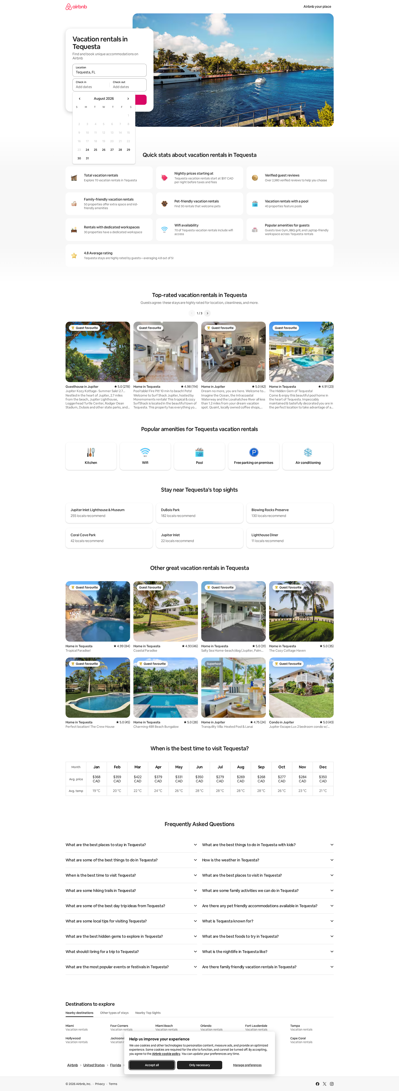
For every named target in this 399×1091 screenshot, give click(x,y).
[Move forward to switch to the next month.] (128, 98)
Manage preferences (247, 1065)
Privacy (100, 1084)
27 (112, 150)
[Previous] (192, 313)
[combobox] (109, 72)
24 (87, 150)
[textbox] (91, 86)
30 (79, 158)
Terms (113, 1084)
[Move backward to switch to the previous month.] (80, 98)
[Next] (207, 313)
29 (128, 150)
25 (95, 150)
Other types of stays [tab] (114, 1013)
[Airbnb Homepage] (76, 6)
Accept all (152, 1065)
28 (120, 150)
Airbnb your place (317, 6)
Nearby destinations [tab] (79, 1013)
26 (103, 150)
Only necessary (199, 1065)
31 (87, 158)
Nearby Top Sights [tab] (148, 1013)
